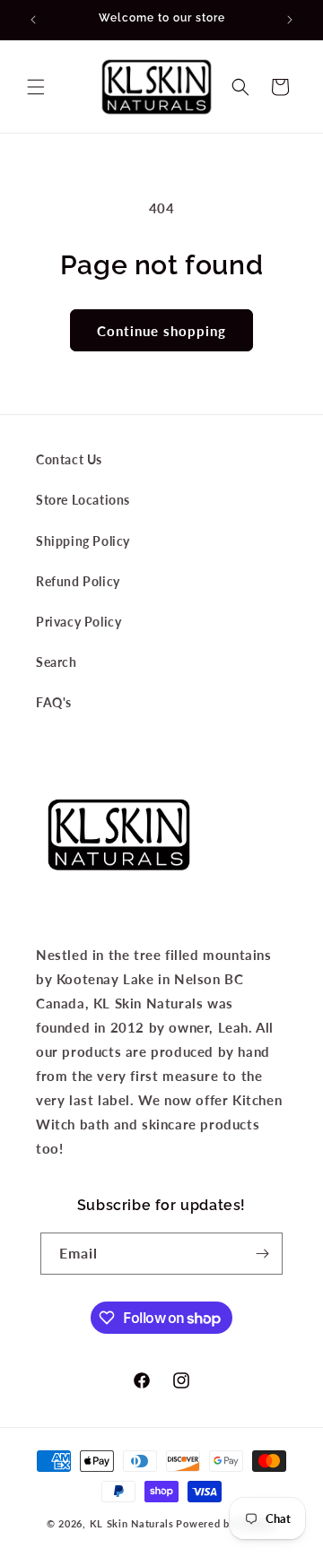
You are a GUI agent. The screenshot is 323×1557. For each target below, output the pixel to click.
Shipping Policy (83, 541)
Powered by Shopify (226, 1523)
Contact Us (69, 459)
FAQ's (54, 702)
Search (56, 662)
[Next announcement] (290, 19)
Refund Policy (78, 581)
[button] (36, 87)
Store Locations (83, 499)
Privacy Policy (78, 621)
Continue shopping (161, 331)
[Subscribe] (262, 1254)
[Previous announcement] (33, 19)
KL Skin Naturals (132, 1523)
